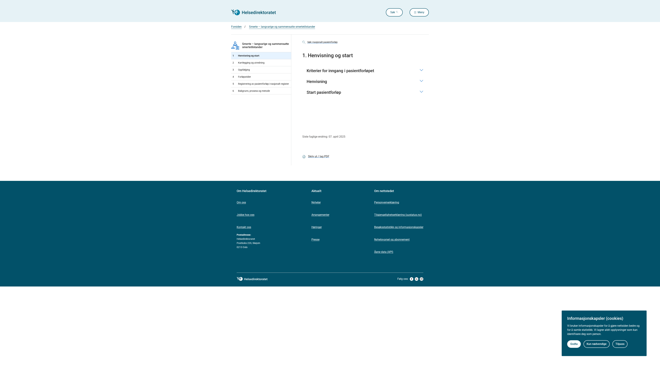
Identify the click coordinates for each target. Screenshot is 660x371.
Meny (421, 12)
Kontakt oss (244, 227)
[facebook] (411, 279)
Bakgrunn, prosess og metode (251, 90)
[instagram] (421, 279)
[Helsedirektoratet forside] (256, 12)
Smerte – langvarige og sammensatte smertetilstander (282, 26)
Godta (574, 344)
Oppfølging (241, 69)
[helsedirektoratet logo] (254, 279)
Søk (392, 12)
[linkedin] (416, 279)
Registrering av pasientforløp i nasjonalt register (261, 83)
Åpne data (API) (383, 252)
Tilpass (619, 344)
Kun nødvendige (597, 344)
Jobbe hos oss (245, 214)
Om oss (241, 202)
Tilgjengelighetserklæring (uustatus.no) (398, 214)
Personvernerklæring (386, 202)
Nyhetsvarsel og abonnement (392, 239)
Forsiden (236, 26)
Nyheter (316, 202)
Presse (315, 239)
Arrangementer (320, 214)
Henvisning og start (246, 55)
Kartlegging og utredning (249, 62)
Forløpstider (242, 76)
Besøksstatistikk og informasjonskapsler (398, 227)
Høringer (316, 227)
